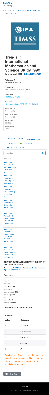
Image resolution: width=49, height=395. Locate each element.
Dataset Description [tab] (15, 139)
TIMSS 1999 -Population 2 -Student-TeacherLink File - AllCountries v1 (10, 252)
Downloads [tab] (11, 143)
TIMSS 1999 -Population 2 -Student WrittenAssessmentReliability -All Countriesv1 (9, 236)
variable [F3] (11, 13)
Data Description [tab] (34, 139)
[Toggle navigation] (44, 4)
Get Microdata (33, 74)
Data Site (12, 11)
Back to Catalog (13, 374)
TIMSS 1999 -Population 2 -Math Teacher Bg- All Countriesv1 (10, 167)
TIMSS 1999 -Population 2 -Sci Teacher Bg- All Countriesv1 (9, 191)
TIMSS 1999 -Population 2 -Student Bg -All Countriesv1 (9, 205)
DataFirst (8, 3)
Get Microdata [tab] (28, 143)
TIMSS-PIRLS (21, 11)
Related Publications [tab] (15, 147)
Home (5, 11)
